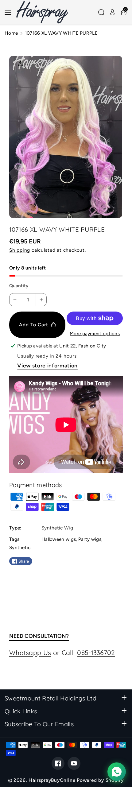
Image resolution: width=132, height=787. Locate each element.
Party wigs (89, 539)
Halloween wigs (58, 539)
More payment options (95, 333)
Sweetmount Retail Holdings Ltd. (51, 698)
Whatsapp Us (30, 653)
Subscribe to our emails (39, 724)
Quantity (19, 286)
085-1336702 (96, 653)
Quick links (21, 711)
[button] (10, 12)
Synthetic (20, 547)
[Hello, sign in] (112, 12)
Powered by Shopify (100, 780)
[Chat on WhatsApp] (116, 771)
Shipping (19, 250)
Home (11, 33)
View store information (47, 365)
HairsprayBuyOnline (52, 780)
